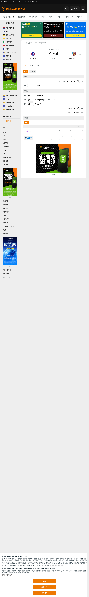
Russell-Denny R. (49, 100)
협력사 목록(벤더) (7, 575)
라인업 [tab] (33, 71)
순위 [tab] (38, 65)
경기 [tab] (25, 65)
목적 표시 (44, 593)
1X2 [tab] (26, 122)
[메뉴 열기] (83, 8)
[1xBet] (28, 138)
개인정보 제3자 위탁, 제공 (56, 565)
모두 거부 (44, 587)
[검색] (66, 8)
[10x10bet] (28, 131)
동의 (44, 581)
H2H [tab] (31, 65)
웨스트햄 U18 (74, 59)
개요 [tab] (25, 71)
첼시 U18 (33, 59)
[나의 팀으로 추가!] (27, 54)
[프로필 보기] (33, 54)
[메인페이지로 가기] (18, 9)
